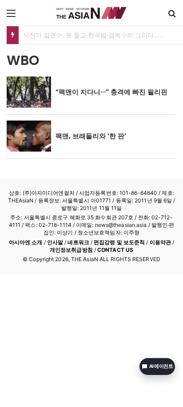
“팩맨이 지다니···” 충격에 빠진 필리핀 (111, 92)
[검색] (171, 16)
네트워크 (78, 242)
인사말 (55, 242)
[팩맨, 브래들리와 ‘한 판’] (29, 136)
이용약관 (160, 242)
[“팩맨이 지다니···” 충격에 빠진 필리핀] (29, 92)
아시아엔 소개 (26, 242)
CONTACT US (115, 249)
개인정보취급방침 (71, 249)
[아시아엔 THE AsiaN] (91, 13)
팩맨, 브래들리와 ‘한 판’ (91, 136)
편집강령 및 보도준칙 (119, 242)
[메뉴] (11, 16)
